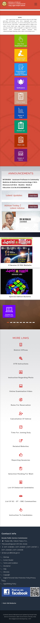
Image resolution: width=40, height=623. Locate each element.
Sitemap (6, 557)
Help (4, 569)
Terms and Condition (10, 563)
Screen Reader (8, 560)
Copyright (6, 575)
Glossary (6, 572)
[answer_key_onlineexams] (9, 311)
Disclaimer (7, 566)
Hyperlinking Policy (9, 584)
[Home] (14, 4)
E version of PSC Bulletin (20, 265)
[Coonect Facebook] (21, 593)
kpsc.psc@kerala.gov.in (12, 553)
